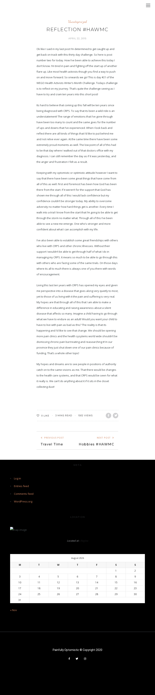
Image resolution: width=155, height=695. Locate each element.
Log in (17, 478)
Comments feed (24, 494)
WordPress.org (23, 501)
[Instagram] (85, 659)
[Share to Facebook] (108, 415)
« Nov (13, 610)
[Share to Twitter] (115, 415)
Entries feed (21, 486)
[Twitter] (77, 659)
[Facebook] (69, 659)
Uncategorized (77, 21)
